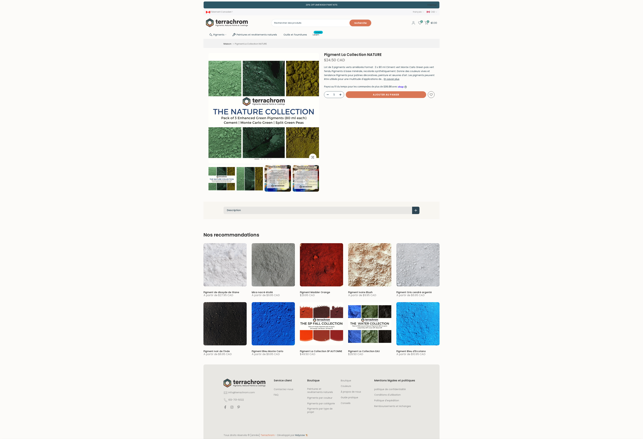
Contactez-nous (283, 389)
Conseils (345, 403)
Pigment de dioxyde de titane (221, 292)
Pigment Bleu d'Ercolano (411, 351)
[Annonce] (321, 5)
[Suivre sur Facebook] (225, 408)
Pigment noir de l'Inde (216, 351)
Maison (227, 44)
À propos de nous (351, 392)
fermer (212, 5)
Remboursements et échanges (392, 406)
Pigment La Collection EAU (364, 351)
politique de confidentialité (390, 389)
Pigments (218, 34)
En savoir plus (391, 79)
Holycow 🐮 (301, 435)
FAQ (276, 395)
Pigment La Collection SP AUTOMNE (321, 351)
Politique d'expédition (386, 400)
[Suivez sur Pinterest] (238, 408)
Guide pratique (349, 397)
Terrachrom (268, 435)
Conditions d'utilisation (387, 395)
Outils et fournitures (295, 34)
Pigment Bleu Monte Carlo (267, 351)
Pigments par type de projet (320, 410)
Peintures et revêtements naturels (257, 34)
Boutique (346, 380)
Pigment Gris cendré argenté (414, 292)
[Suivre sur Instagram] (232, 408)
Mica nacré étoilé (262, 292)
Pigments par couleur (319, 398)
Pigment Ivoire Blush (360, 292)
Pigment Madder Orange (315, 292)
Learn (317, 34)
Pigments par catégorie (321, 403)
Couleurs (346, 386)
